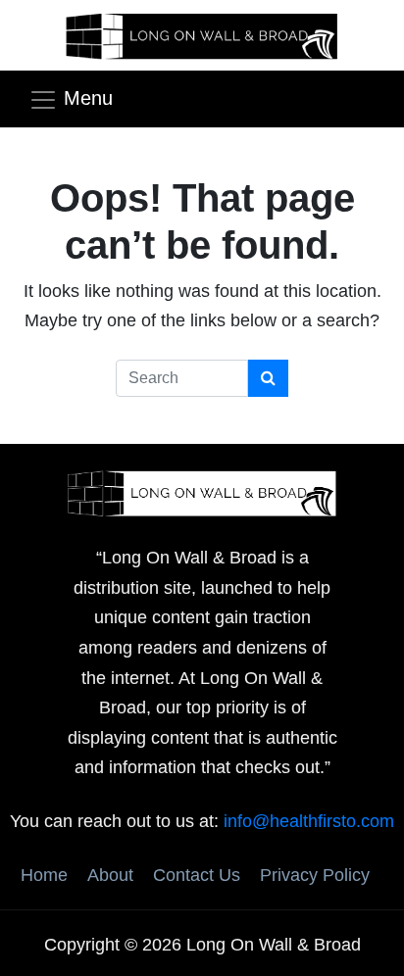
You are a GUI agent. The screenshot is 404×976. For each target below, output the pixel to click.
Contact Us (196, 875)
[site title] (202, 492)
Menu (88, 98)
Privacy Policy (315, 875)
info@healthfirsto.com (309, 821)
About (110, 875)
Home (44, 875)
